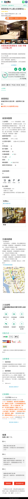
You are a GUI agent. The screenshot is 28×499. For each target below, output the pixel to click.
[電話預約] (24, 69)
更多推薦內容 (20, 483)
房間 (9, 85)
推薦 (4, 88)
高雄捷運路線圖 (8, 264)
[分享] (15, 69)
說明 (23, 85)
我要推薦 (8, 483)
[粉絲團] (19, 69)
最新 (4, 85)
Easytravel (16, 498)
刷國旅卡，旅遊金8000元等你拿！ (17, 18)
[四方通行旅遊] (7, 2)
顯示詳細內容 (6, 203)
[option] (14, 215)
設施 (14, 85)
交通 (19, 85)
